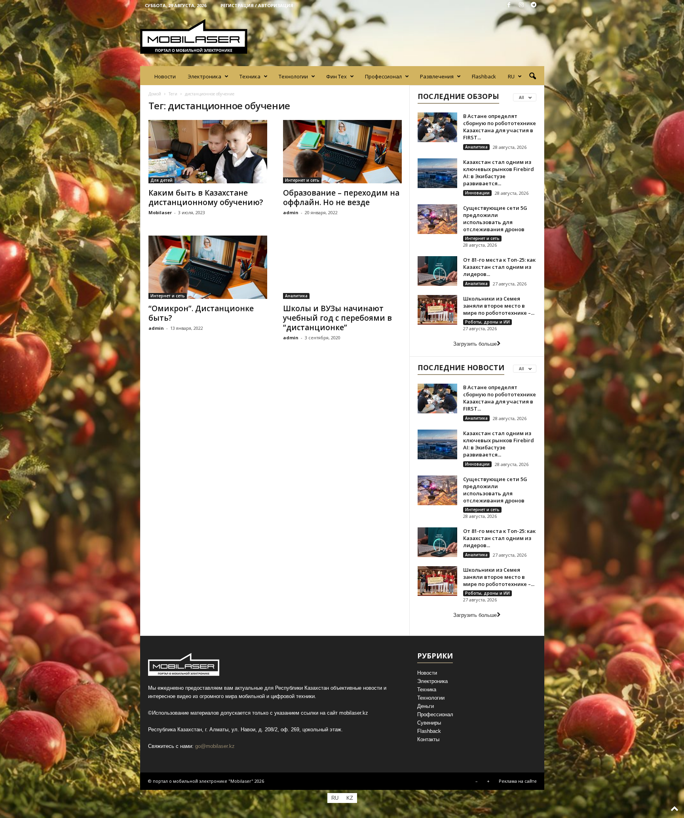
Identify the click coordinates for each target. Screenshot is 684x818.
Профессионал (383, 76)
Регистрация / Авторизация (256, 5)
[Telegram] (533, 5)
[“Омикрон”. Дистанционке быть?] (207, 267)
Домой (154, 94)
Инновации (477, 193)
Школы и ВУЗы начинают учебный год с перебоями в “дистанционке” (337, 318)
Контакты (428, 739)
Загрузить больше (475, 344)
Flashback (484, 76)
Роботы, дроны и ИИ (487, 322)
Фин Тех (336, 76)
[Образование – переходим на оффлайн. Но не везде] (342, 151)
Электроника (204, 76)
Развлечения (437, 76)
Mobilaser (160, 212)
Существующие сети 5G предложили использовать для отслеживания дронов (495, 218)
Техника (249, 76)
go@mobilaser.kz (215, 746)
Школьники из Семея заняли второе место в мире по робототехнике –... (498, 305)
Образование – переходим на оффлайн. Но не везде (341, 197)
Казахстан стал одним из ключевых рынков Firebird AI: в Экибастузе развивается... (498, 172)
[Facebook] (509, 5)
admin (290, 212)
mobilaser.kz (353, 713)
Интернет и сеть (302, 180)
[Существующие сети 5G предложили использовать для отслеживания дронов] (437, 219)
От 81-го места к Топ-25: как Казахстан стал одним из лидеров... (499, 267)
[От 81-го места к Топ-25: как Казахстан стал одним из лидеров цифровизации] (437, 271)
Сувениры (429, 723)
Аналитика (296, 296)
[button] (532, 76)
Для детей (161, 180)
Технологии (293, 76)
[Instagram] (521, 5)
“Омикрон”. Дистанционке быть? (201, 313)
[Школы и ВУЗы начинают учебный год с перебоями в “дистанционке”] (342, 267)
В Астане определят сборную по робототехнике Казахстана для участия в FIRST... (499, 126)
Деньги (425, 706)
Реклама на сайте (518, 781)
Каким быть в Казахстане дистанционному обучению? (205, 197)
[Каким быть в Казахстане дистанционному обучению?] (207, 151)
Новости (165, 76)
